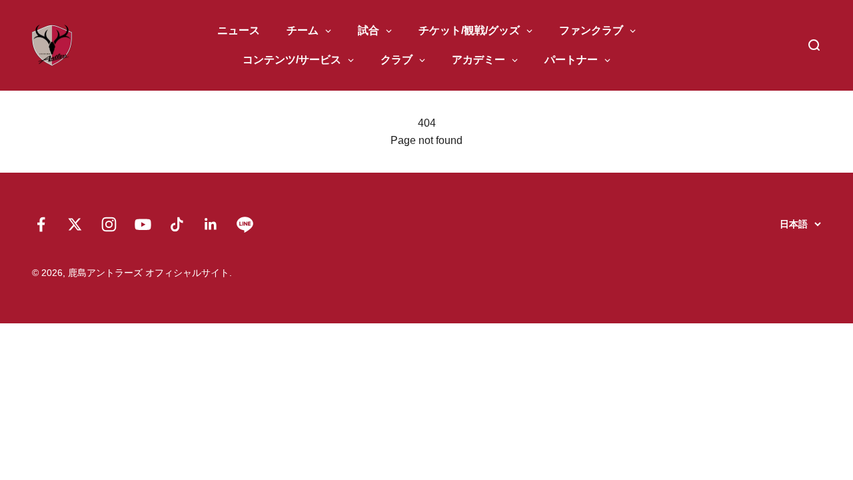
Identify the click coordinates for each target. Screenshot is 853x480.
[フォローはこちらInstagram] (109, 224)
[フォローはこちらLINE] (245, 224)
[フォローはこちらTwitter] (75, 224)
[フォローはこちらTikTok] (177, 224)
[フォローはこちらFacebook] (41, 224)
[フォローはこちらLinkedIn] (211, 224)
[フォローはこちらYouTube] (143, 224)
